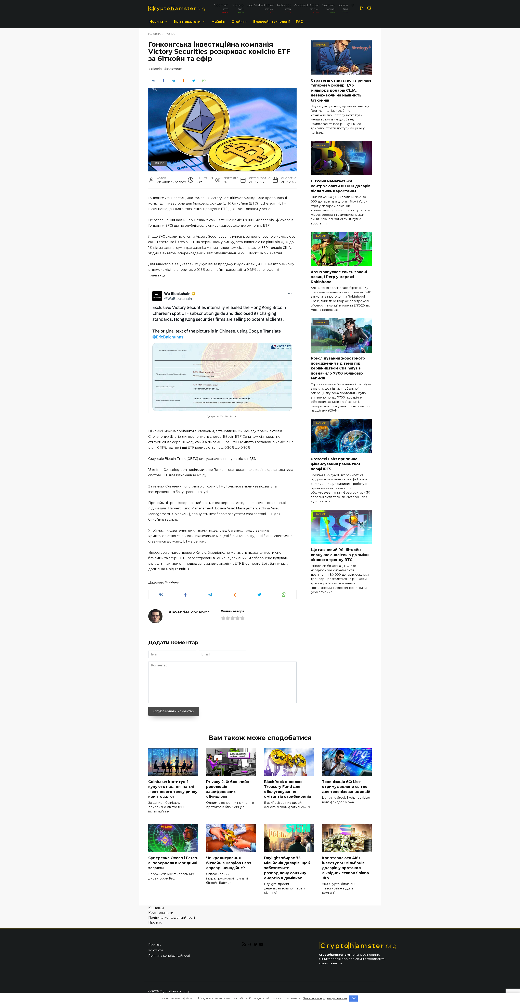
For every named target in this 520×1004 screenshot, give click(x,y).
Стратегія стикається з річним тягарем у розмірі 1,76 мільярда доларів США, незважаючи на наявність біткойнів (341, 90)
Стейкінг (239, 22)
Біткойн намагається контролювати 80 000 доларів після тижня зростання (340, 186)
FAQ (299, 22)
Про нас (155, 922)
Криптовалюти (187, 22)
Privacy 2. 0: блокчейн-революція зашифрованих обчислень (228, 789)
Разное (159, 163)
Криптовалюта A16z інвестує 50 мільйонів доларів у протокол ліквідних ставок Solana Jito (345, 868)
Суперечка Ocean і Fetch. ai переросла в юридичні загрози (173, 863)
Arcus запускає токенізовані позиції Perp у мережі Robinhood (339, 277)
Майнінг (218, 22)
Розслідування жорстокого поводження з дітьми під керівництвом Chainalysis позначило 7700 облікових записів (338, 368)
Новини (156, 22)
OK (353, 998)
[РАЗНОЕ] (341, 72)
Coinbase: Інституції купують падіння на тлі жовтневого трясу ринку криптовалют (172, 789)
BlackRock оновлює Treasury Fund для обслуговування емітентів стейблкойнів (287, 789)
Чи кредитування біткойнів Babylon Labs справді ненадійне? (228, 863)
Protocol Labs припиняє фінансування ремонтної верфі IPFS (335, 464)
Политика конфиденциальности (325, 998)
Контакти (156, 908)
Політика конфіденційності (171, 918)
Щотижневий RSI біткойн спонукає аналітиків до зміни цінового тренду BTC (340, 555)
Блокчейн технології (271, 22)
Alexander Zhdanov (189, 612)
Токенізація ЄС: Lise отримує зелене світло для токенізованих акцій (346, 786)
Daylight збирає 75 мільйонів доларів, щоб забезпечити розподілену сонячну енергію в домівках (287, 868)
